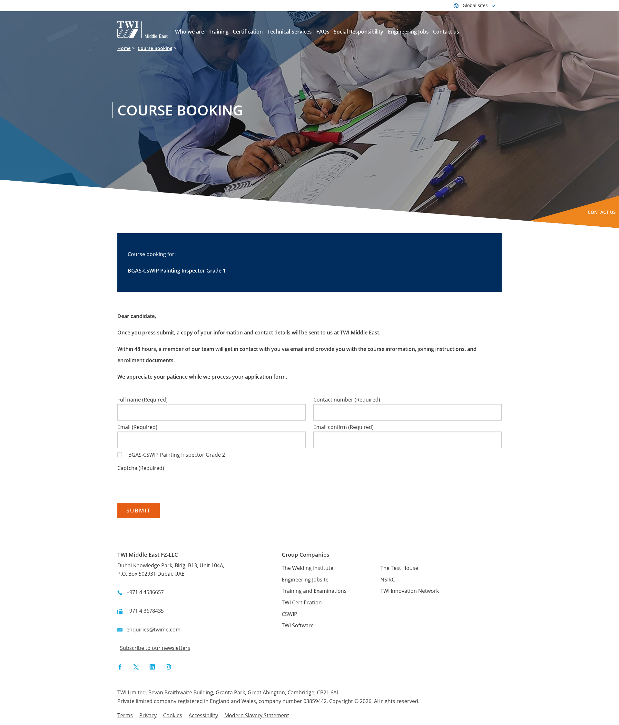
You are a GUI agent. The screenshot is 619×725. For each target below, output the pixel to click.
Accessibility (203, 715)
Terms (125, 715)
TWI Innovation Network (409, 590)
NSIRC (387, 579)
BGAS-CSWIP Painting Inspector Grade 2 (176, 454)
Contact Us (602, 212)
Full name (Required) (142, 399)
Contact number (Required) (346, 399)
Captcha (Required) (140, 468)
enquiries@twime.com (153, 629)
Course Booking (155, 48)
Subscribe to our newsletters (155, 647)
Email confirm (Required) (343, 427)
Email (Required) (137, 427)
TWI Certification (302, 602)
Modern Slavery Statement (256, 715)
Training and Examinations (314, 590)
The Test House (399, 567)
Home (124, 48)
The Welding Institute (307, 567)
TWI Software (298, 625)
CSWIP (289, 614)
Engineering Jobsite (305, 579)
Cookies (172, 715)
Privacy (148, 715)
